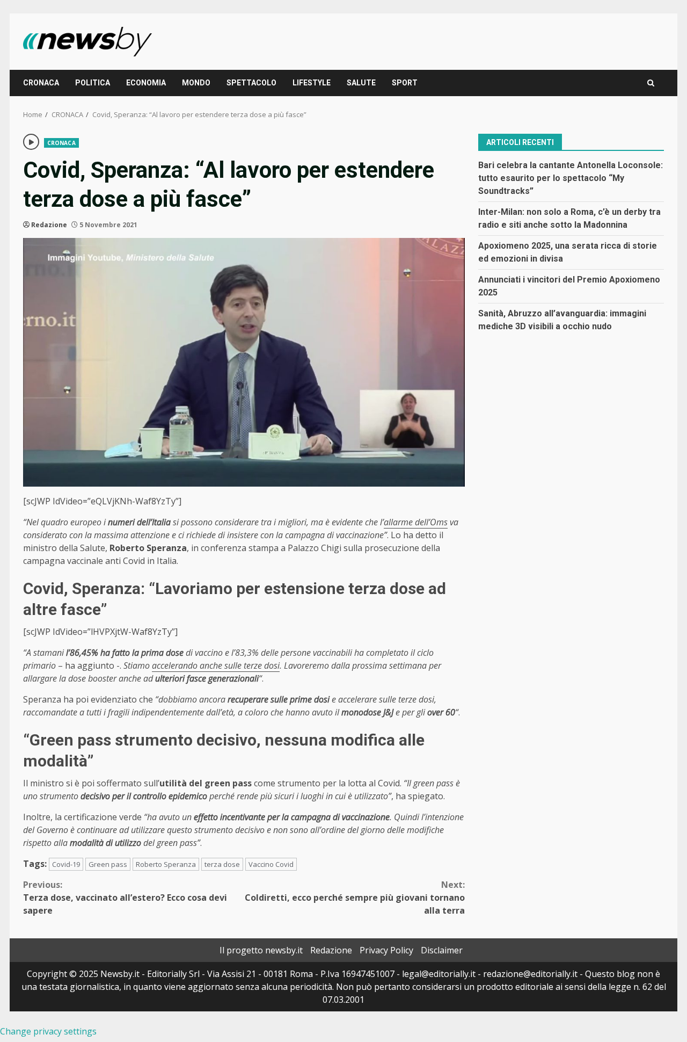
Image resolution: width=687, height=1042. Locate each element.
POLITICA (92, 82)
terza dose (222, 864)
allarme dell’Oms (416, 522)
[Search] (650, 83)
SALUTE (361, 82)
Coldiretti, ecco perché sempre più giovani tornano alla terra (355, 897)
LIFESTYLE (312, 82)
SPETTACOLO (251, 82)
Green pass (108, 864)
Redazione (49, 224)
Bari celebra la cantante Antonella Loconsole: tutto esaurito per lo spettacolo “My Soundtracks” (570, 178)
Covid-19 (66, 864)
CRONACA (41, 82)
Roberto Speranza (166, 864)
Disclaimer (442, 950)
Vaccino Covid (271, 864)
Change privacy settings (48, 1031)
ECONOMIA (146, 82)
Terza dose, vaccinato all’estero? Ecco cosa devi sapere (125, 897)
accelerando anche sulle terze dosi (216, 665)
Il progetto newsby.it (261, 950)
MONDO (196, 82)
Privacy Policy (386, 950)
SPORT (405, 82)
